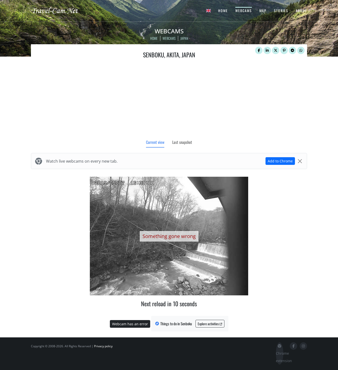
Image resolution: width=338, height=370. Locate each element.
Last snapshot (182, 142)
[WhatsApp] (301, 50)
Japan (184, 38)
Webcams (243, 10)
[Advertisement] (169, 100)
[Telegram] (292, 50)
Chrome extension (279, 357)
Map (262, 10)
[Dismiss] (300, 161)
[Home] (59, 10)
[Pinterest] (284, 50)
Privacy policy (103, 346)
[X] (275, 50)
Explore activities (208, 323)
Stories (281, 10)
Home (223, 10)
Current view (155, 142)
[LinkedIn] (267, 50)
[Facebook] (259, 50)
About (301, 10)
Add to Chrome (280, 161)
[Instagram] (303, 346)
